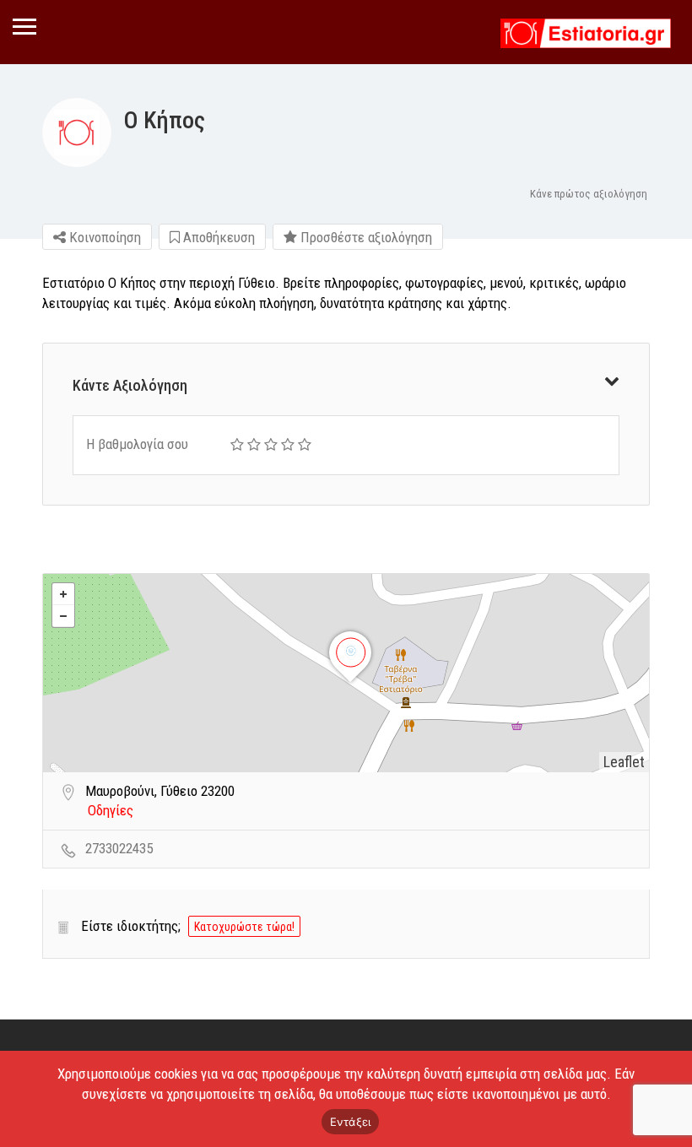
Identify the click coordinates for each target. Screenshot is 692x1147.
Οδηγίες (110, 810)
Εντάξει (350, 1121)
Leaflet (624, 762)
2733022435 (119, 848)
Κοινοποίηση (103, 237)
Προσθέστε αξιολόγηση (364, 237)
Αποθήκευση (217, 237)
